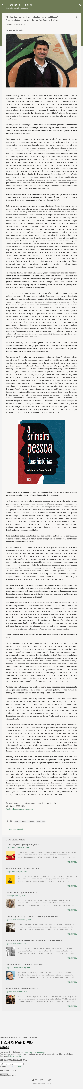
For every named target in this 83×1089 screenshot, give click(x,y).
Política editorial (14, 1056)
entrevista (41, 822)
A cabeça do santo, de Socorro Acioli (22, 868)
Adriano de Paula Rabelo (24, 822)
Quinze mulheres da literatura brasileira (24, 964)
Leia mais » (72, 862)
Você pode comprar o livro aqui (19, 809)
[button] (76, 17)
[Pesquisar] (80, 5)
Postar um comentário (16, 829)
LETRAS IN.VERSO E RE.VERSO (19, 5)
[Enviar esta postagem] (11, 822)
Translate (17, 1066)
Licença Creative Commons (34, 1052)
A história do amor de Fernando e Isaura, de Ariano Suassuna (34, 940)
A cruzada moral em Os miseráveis (22, 988)
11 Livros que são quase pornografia (22, 844)
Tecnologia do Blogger (43, 1080)
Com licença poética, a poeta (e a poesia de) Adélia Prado (31, 916)
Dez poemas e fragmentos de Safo (21, 892)
